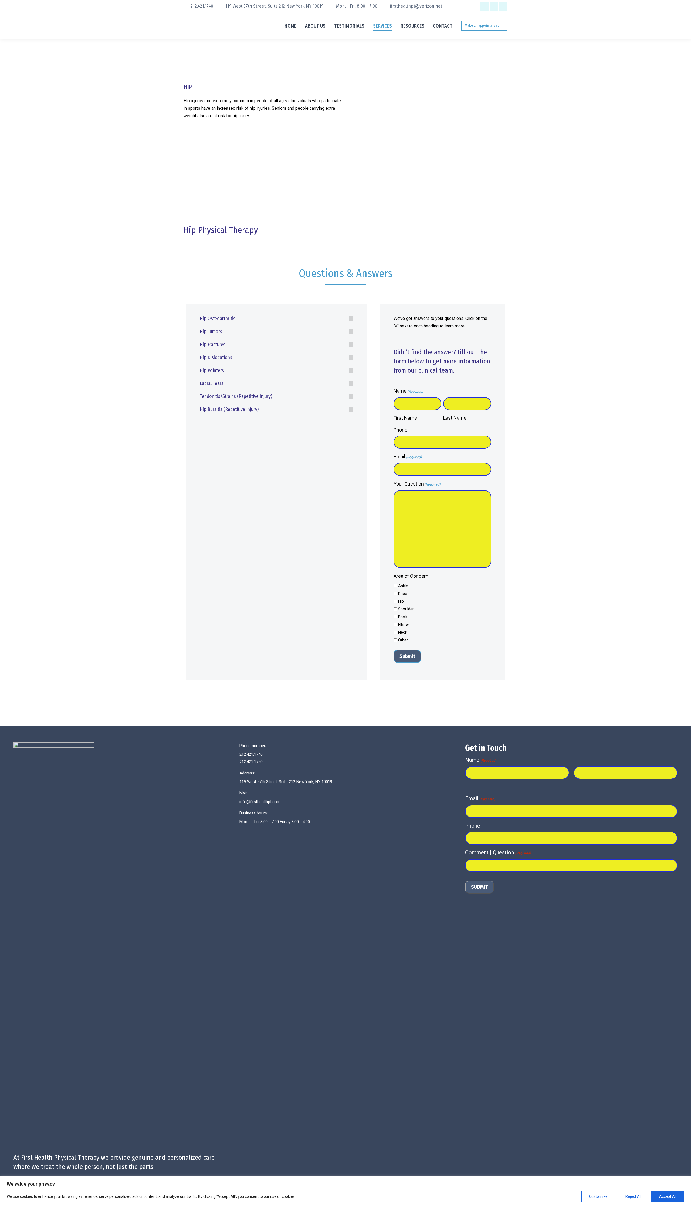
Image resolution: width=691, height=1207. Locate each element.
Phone (400, 430)
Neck (402, 632)
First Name (405, 418)
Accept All (667, 1196)
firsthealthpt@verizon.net (416, 6)
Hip (401, 601)
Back (402, 616)
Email (408, 456)
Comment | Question (498, 852)
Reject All (633, 1196)
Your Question (417, 484)
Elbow (403, 624)
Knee (402, 593)
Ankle (403, 585)
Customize (598, 1196)
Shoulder (406, 609)
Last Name (454, 418)
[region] (345, 1191)
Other (403, 640)
